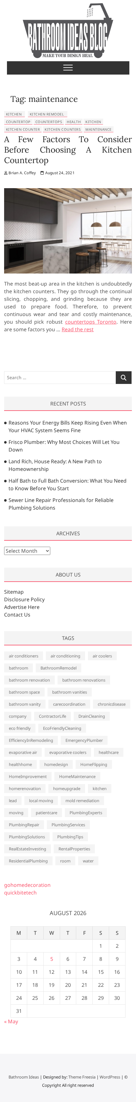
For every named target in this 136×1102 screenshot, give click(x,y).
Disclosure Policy (24, 599)
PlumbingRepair (24, 825)
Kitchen (14, 114)
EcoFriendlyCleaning (62, 728)
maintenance (98, 129)
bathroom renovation (29, 680)
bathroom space (24, 692)
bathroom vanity (25, 704)
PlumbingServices (68, 825)
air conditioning (65, 656)
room (65, 861)
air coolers (102, 656)
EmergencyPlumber (84, 740)
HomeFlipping (93, 764)
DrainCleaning (91, 716)
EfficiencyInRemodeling (31, 740)
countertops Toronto (91, 321)
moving (16, 812)
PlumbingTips (70, 837)
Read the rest (78, 329)
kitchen (93, 121)
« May (11, 1021)
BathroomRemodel (58, 668)
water (88, 861)
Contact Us (17, 614)
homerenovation (25, 788)
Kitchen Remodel (47, 114)
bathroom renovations (83, 680)
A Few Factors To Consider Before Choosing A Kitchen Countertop (68, 149)
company (18, 716)
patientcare (46, 812)
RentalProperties (74, 849)
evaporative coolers (67, 752)
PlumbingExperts (86, 812)
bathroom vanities (69, 692)
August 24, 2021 (59, 172)
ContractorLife (52, 716)
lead (13, 800)
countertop (18, 121)
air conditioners (23, 656)
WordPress (110, 1077)
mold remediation (82, 800)
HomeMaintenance (77, 776)
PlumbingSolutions (27, 837)
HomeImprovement (28, 776)
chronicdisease (112, 704)
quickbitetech (20, 892)
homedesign (56, 764)
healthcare (109, 752)
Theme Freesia (82, 1077)
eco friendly (20, 728)
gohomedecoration (27, 884)
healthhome (20, 764)
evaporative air (23, 752)
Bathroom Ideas (24, 1077)
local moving (41, 800)
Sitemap (14, 591)
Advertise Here (22, 607)
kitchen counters (63, 129)
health (74, 121)
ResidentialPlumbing (28, 861)
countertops (48, 121)
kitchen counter (23, 129)
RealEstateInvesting (27, 849)
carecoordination (69, 704)
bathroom (18, 668)
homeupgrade (66, 788)
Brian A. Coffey (22, 172)
